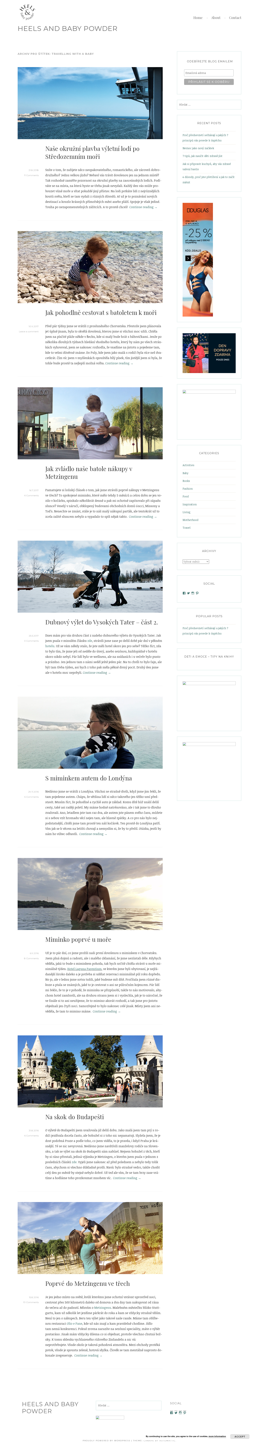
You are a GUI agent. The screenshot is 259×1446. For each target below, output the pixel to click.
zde (89, 641)
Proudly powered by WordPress (106, 1440)
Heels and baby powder (68, 28)
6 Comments (31, 495)
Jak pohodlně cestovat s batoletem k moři (101, 312)
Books (186, 481)
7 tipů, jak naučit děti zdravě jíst (202, 156)
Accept (240, 1436)
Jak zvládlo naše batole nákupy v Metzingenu (88, 472)
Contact (235, 17)
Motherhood (190, 520)
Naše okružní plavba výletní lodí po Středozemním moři (92, 152)
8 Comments (31, 958)
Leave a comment (29, 331)
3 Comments (31, 640)
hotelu (49, 646)
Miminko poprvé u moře (78, 939)
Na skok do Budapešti (74, 1117)
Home (198, 17)
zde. (74, 1162)
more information (217, 1436)
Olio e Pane (74, 1323)
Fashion (188, 488)
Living (187, 512)
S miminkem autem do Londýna (88, 778)
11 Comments (31, 175)
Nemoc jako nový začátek (198, 148)
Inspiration (190, 504)
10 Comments (31, 1302)
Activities (188, 465)
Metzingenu (102, 1308)
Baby (185, 473)
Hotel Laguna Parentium (84, 969)
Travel (187, 527)
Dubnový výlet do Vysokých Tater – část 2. (101, 622)
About (216, 17)
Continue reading (143, 207)
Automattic (167, 1440)
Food (186, 496)
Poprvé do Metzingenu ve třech (87, 1283)
